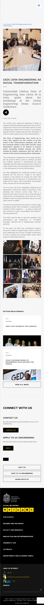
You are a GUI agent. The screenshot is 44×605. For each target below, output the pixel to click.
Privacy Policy (19, 603)
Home (4, 24)
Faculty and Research (13, 530)
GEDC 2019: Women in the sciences (21, 326)
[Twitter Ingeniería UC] (9, 510)
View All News (22, 385)
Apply (8, 448)
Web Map (26, 603)
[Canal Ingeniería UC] (23, 510)
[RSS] (31, 510)
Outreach (7, 549)
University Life (9, 543)
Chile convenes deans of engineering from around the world (20, 362)
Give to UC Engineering (22, 473)
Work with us (22, 479)
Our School (8, 517)
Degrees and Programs (13, 523)
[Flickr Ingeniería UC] (27, 510)
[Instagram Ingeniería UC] (5, 510)
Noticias (9, 24)
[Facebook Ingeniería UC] (14, 510)
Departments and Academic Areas (18, 556)
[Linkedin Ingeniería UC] (18, 510)
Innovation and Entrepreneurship (18, 536)
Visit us (22, 467)
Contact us (11, 430)
